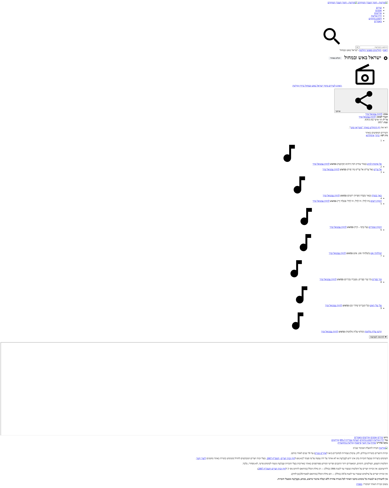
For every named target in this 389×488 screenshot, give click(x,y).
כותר (377, 135)
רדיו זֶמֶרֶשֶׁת (378, 440)
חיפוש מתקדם (375, 18)
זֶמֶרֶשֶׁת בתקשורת (346, 443)
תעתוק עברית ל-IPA (349, 440)
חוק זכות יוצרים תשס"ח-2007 (272, 468)
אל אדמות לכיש (374, 164)
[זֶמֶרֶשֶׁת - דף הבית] (383, 448)
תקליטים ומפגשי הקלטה (370, 50)
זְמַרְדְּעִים (335, 440)
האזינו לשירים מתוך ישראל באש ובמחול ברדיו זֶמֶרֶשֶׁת (317, 85)
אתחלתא (370, 135)
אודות (373, 443)
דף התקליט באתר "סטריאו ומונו (365, 127)
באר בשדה (377, 195)
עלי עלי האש (376, 305)
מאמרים (378, 21)
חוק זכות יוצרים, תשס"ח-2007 (281, 458)
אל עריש (378, 169)
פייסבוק (357, 443)
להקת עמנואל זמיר (373, 114)
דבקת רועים (376, 201)
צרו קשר (366, 443)
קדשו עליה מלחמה (373, 331)
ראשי (385, 50)
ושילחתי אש (376, 253)
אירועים (378, 13)
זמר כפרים (377, 279)
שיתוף (338, 111)
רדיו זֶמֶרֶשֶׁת (376, 16)
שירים (379, 7)
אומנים (378, 10)
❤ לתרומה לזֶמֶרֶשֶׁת (378, 337)
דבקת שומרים (375, 227)
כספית (359, 484)
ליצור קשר (201, 458)
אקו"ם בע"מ (321, 453)
